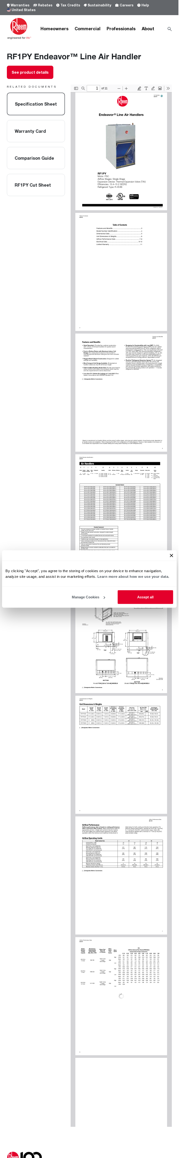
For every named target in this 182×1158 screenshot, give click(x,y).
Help (145, 5)
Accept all (145, 597)
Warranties (20, 5)
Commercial (87, 28)
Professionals (121, 28)
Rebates (45, 5)
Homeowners (54, 28)
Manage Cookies (85, 597)
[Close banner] (171, 555)
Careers (126, 5)
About (148, 28)
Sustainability (99, 5)
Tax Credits (70, 5)
